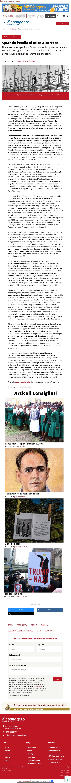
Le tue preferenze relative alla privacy (40, 781)
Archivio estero (54, 762)
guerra (44, 625)
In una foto (31, 757)
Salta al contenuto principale (10, 1)
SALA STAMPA (50, 16)
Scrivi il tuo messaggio (17, 665)
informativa (38, 686)
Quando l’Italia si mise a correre (29, 29)
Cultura (6, 37)
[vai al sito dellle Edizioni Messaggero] (40, 16)
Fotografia (22, 625)
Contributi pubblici (64, 775)
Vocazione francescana (35, 764)
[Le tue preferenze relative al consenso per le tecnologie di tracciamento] (68, 780)
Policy (61, 772)
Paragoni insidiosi (13, 593)
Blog (28, 742)
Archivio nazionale (55, 759)
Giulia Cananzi (22, 447)
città (39, 631)
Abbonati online (54, 747)
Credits (58, 767)
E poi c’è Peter (12, 543)
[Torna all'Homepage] (18, 22)
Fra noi (29, 751)
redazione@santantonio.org (16, 735)
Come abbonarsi (54, 751)
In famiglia (30, 754)
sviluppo (49, 631)
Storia (7, 747)
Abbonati (52, 742)
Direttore (8, 751)
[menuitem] (13, 751)
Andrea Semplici (22, 547)
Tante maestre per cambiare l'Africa (24, 443)
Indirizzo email (14, 655)
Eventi (7, 760)
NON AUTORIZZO (24, 695)
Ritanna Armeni (22, 597)
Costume (13, 29)
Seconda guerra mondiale (20, 631)
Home (5, 29)
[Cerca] (63, 23)
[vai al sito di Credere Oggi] (31, 16)
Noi (5, 742)
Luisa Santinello (27, 61)
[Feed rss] (67, 16)
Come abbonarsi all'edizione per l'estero (56, 755)
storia (34, 625)
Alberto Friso (21, 497)
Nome (11, 645)
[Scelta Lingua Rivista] (67, 23)
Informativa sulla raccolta (24, 781)
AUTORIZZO (14, 695)
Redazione (8, 754)
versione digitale (22, 382)
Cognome (40, 645)
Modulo (67, 772)
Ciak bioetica (31, 747)
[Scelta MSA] (4, 22)
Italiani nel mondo (33, 760)
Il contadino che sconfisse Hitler (22, 493)
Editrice (7, 757)
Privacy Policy (65, 767)
